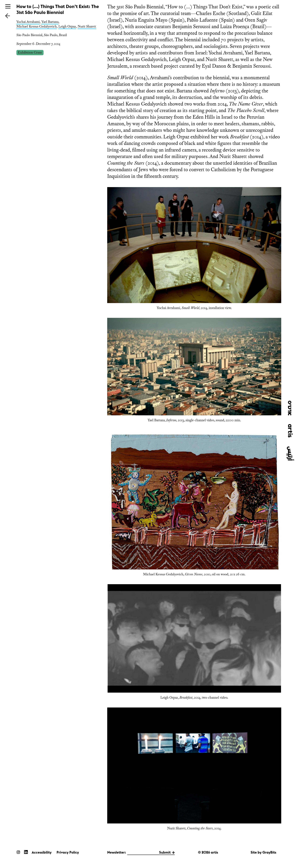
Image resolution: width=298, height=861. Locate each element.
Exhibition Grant (30, 52)
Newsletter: (116, 852)
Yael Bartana (49, 21)
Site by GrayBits (263, 852)
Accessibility (42, 852)
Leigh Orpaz (67, 26)
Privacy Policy (68, 852)
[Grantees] (7, 15)
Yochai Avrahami (28, 21)
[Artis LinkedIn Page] (26, 852)
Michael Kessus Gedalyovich (36, 26)
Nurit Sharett (87, 26)
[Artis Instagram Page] (18, 852)
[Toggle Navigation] (7, 6)
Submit (165, 852)
